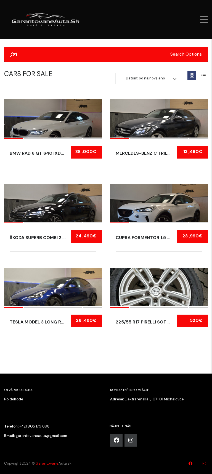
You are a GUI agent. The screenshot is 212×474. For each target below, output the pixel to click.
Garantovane (47, 463)
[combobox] (147, 78)
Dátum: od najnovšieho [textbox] (145, 78)
